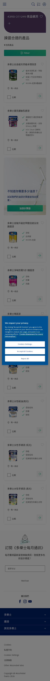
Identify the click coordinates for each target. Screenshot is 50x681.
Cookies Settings (25, 344)
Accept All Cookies (25, 351)
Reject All (25, 358)
